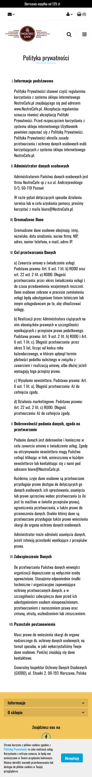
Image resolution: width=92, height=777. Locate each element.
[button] (81, 14)
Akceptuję (72, 758)
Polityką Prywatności (15, 749)
